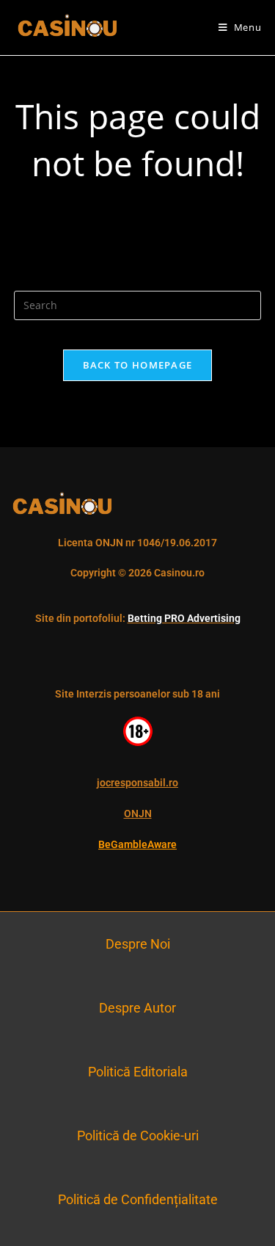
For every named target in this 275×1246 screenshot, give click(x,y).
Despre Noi (138, 944)
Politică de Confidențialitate (138, 1199)
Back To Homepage (138, 365)
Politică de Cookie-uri (138, 1135)
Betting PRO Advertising (184, 618)
